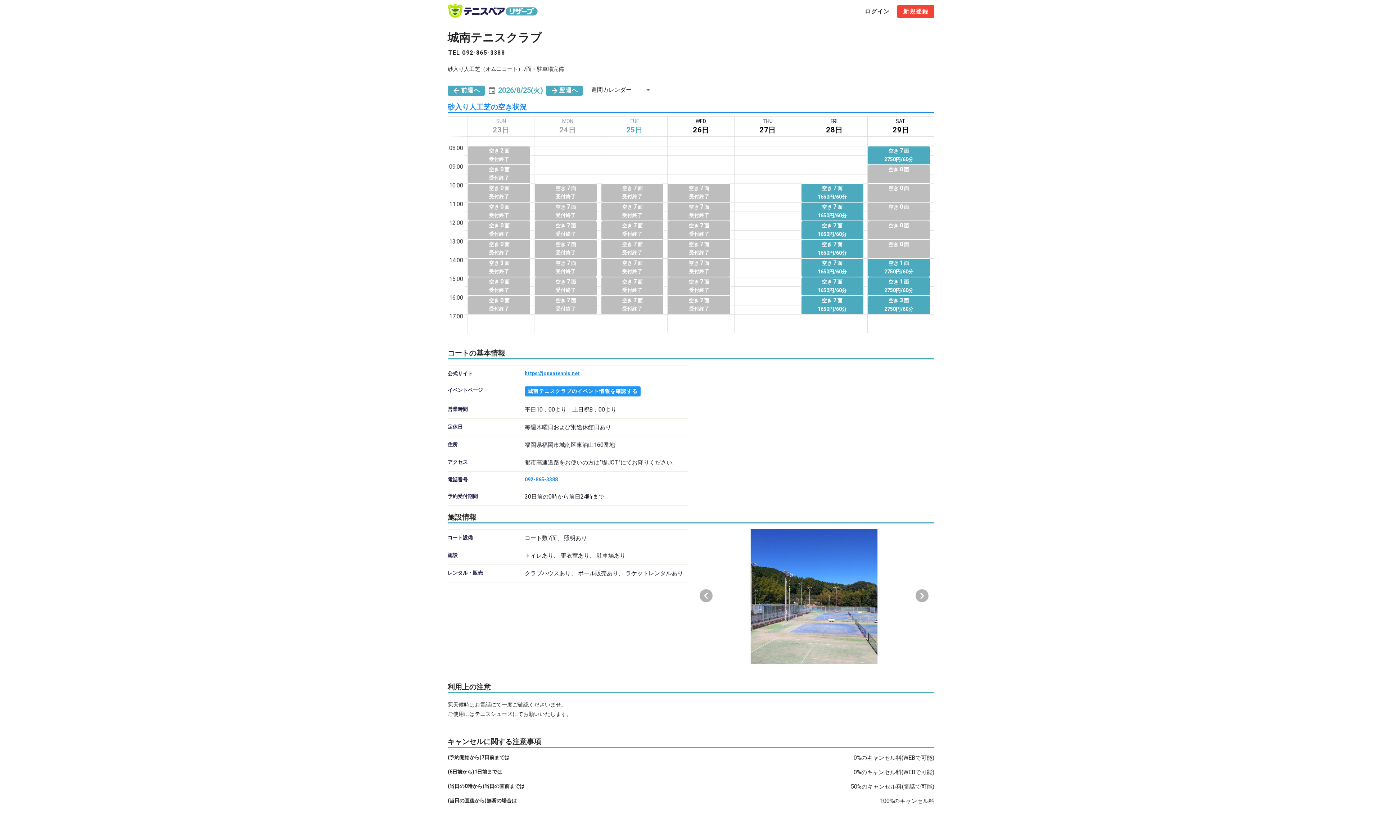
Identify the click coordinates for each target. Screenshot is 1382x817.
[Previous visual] (706, 595)
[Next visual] (922, 595)
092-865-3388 (541, 479)
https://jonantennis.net (552, 373)
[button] (515, 90)
